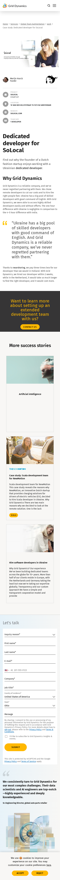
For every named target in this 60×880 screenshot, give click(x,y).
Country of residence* (12, 693)
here (48, 865)
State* (6, 702)
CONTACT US (30, 327)
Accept (20, 873)
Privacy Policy (35, 729)
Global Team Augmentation (33, 24)
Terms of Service (28, 761)
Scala (13, 515)
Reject (39, 873)
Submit (15, 747)
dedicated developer (29, 168)
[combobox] (8, 670)
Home (5, 24)
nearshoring (19, 267)
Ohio (6, 705)
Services (14, 24)
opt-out (7, 729)
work (49, 24)
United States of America (17, 696)
